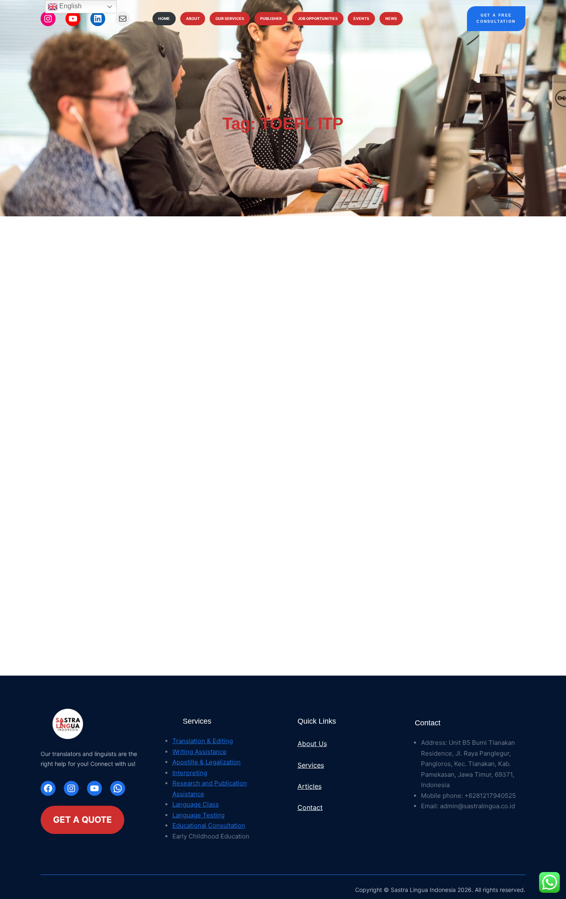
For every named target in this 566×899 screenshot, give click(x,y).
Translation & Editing (202, 741)
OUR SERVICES (229, 18)
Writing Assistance (199, 752)
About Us (312, 743)
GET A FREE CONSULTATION (496, 18)
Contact (310, 807)
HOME (164, 18)
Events (361, 18)
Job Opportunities (318, 18)
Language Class (195, 804)
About (193, 18)
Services (311, 765)
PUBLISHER (271, 18)
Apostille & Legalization (206, 762)
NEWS (391, 18)
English (70, 6)
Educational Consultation (208, 825)
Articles (310, 786)
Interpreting (189, 773)
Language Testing (198, 815)
